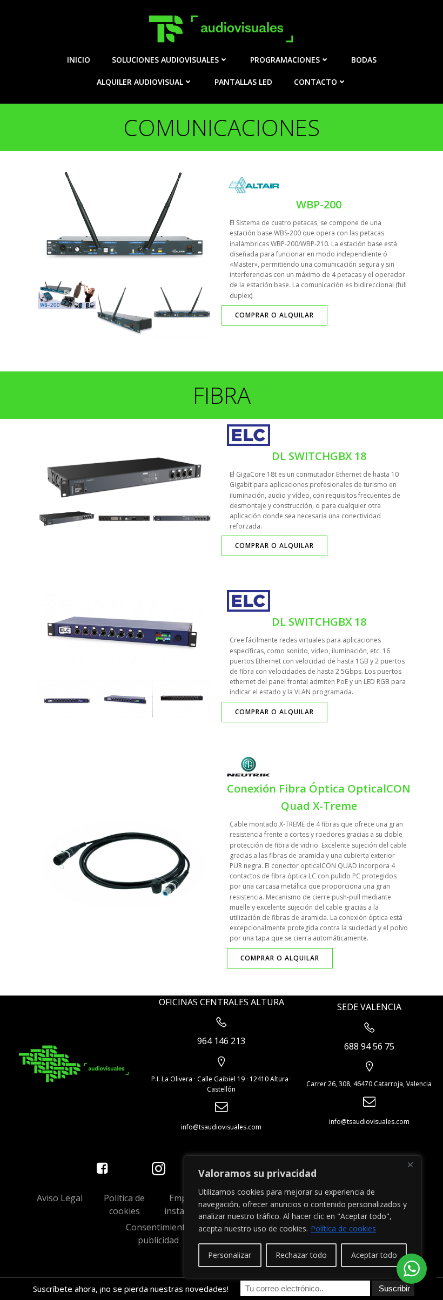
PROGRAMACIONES (285, 60)
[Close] (410, 1164)
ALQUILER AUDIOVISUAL (140, 82)
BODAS (364, 60)
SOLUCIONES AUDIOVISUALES (165, 60)
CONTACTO (315, 82)
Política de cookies (343, 1228)
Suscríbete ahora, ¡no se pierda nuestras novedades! (131, 1288)
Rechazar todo (301, 1255)
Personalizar (229, 1255)
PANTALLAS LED (243, 82)
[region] (302, 1216)
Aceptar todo (374, 1255)
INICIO (78, 60)
